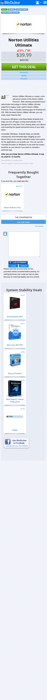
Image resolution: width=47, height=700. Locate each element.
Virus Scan (23, 79)
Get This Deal (24, 67)
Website (24, 75)
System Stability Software (10, 12)
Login (13, 266)
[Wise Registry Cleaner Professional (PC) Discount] (15, 387)
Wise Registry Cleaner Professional (15, 400)
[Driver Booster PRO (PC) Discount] (15, 302)
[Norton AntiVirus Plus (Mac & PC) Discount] (12, 193)
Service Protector (15, 373)
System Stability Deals (24, 290)
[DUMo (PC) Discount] (15, 415)
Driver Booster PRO (15, 316)
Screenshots (24, 72)
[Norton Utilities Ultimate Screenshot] (6, 97)
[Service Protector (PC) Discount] (15, 359)
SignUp (24, 266)
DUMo (14, 430)
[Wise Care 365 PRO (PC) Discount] (15, 330)
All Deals (11, 9)
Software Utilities (21, 9)
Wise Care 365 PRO (15, 345)
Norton (4, 9)
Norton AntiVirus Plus (12, 207)
